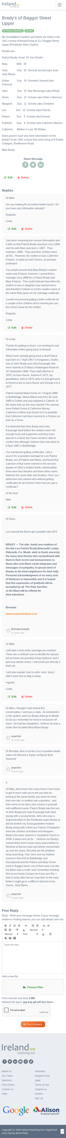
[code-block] (26, 926)
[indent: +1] (10, 930)
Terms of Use (42, 1084)
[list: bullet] (37, 926)
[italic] (10, 926)
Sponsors (7, 1080)
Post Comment (34, 1024)
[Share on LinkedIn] (40, 165)
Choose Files (35, 987)
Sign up (39, 1098)
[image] (10, 938)
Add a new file (10, 976)
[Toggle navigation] (59, 5)
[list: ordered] (33, 926)
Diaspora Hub (42, 1075)
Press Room (8, 1084)
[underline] (14, 926)
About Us (7, 1071)
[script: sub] (44, 926)
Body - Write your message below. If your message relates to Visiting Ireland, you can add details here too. (33, 917)
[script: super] (48, 926)
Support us (41, 1089)
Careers (39, 1093)
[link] (5, 938)
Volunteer (40, 1071)
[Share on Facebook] (25, 165)
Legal (38, 1080)
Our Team (7, 1075)
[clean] (50, 934)
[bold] (5, 926)
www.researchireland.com (21, 613)
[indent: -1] (5, 930)
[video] (14, 938)
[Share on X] (33, 165)
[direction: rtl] (17, 930)
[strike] (19, 926)
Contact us (7, 1089)
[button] (24, 930)
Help (4, 1093)
